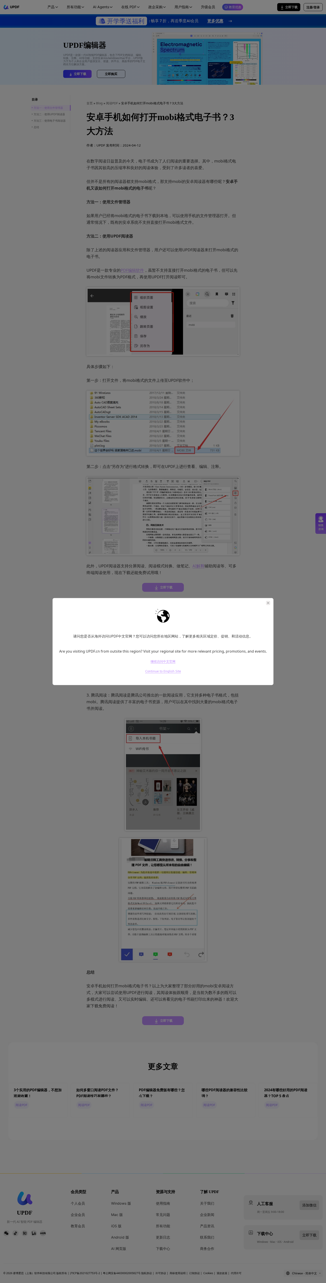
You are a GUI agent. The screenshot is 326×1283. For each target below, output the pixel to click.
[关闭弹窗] (268, 602)
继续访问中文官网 (163, 661)
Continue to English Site (163, 671)
